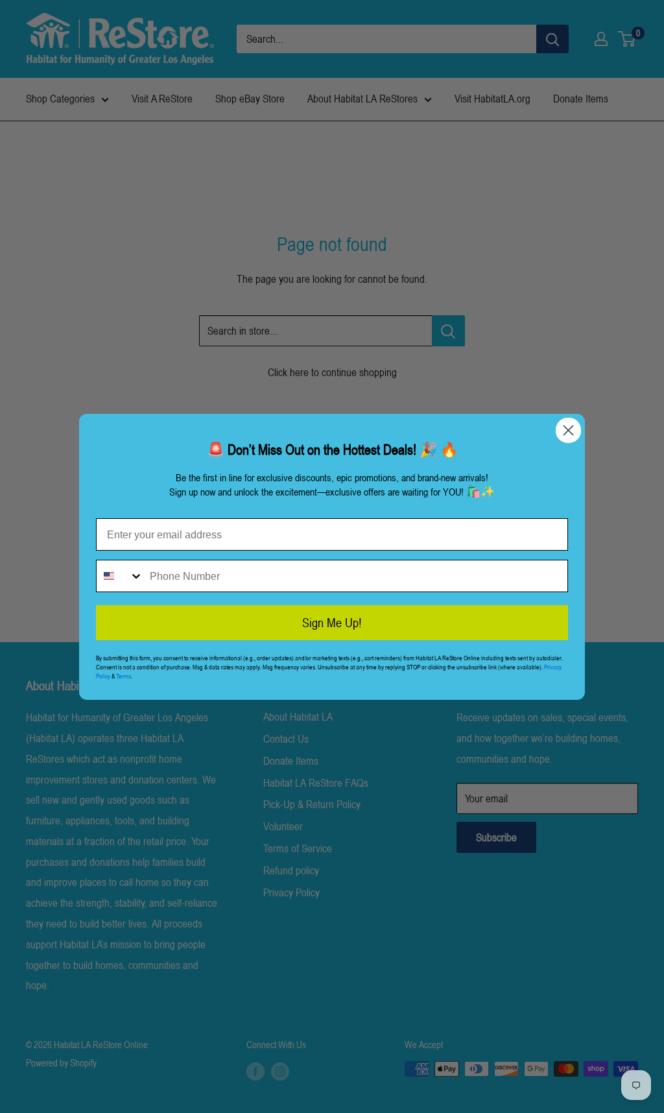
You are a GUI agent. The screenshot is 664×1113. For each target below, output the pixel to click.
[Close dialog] (568, 430)
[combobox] (120, 576)
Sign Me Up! (332, 622)
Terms (123, 675)
